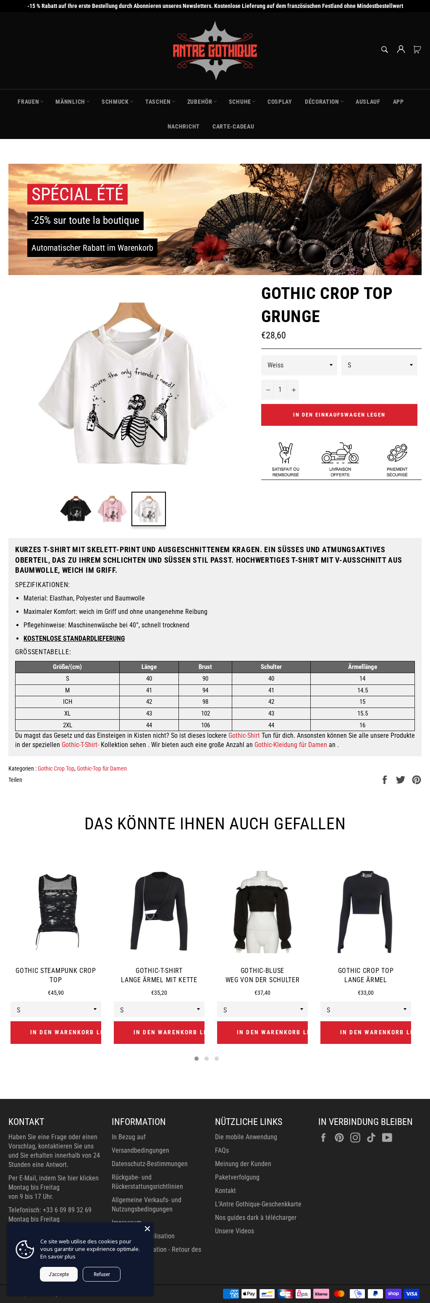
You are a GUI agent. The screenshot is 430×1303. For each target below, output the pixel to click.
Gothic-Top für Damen (102, 768)
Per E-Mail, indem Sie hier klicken (53, 1178)
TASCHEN (158, 101)
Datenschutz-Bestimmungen (150, 1164)
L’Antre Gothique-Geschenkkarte (258, 1204)
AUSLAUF (368, 101)
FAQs (222, 1150)
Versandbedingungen (140, 1150)
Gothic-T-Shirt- (80, 745)
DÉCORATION (322, 101)
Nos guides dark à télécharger (255, 1218)
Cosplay (279, 101)
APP (398, 101)
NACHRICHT (184, 126)
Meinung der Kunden (243, 1164)
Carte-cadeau (233, 126)
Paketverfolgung (237, 1177)
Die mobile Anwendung (246, 1137)
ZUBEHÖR (199, 101)
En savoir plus (58, 1256)
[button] (196, 1058)
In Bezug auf (129, 1137)
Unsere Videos (234, 1231)
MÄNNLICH (70, 101)
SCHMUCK (115, 101)
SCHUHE (240, 101)
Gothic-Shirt (244, 735)
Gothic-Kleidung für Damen (290, 745)
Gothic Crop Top (56, 768)
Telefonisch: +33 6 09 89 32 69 (50, 1210)
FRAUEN (28, 101)
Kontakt (225, 1191)
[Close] (147, 1228)
